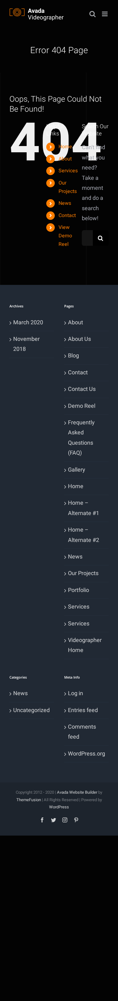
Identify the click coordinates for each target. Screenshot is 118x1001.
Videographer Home (85, 645)
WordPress (59, 807)
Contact (67, 215)
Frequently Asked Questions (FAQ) (81, 437)
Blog (73, 355)
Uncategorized (31, 710)
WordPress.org (86, 754)
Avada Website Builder (77, 792)
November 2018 (26, 344)
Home (65, 146)
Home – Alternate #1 (83, 508)
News (65, 203)
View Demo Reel (65, 236)
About (65, 159)
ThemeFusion (28, 800)
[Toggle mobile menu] (105, 14)
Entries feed (83, 710)
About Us (79, 339)
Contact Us (82, 389)
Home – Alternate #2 (83, 535)
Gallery (76, 470)
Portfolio (78, 590)
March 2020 (28, 322)
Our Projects (83, 573)
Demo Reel (81, 406)
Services (68, 170)
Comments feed (82, 732)
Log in (75, 693)
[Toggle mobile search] (92, 14)
